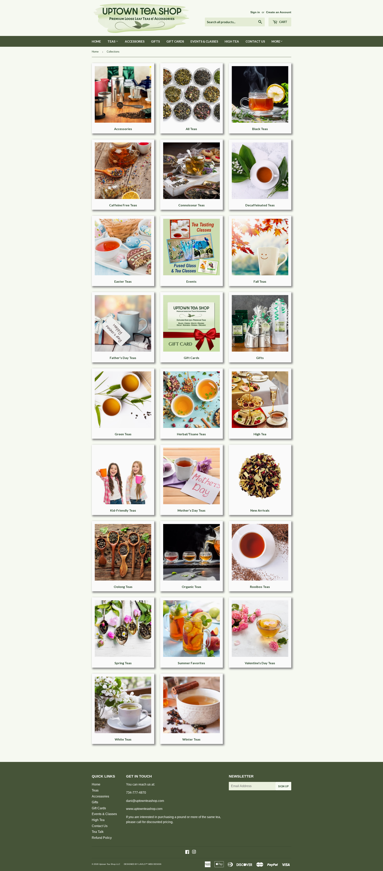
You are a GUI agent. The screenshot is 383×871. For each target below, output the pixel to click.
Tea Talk (98, 831)
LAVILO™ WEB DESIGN (149, 864)
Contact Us (255, 41)
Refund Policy (102, 837)
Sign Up (283, 786)
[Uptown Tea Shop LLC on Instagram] (194, 852)
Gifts (155, 41)
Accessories (134, 41)
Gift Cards (175, 41)
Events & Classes (204, 41)
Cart (282, 22)
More (275, 41)
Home (96, 41)
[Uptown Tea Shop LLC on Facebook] (187, 852)
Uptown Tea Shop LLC (109, 864)
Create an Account (278, 12)
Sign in (255, 12)
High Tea (232, 41)
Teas (112, 41)
